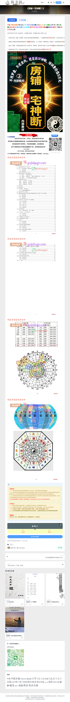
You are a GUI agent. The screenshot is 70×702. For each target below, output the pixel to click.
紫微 (21, 685)
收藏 (61, 547)
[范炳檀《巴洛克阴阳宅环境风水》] (14, 619)
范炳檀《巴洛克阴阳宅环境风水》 (14, 636)
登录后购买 (36, 536)
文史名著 (46, 682)
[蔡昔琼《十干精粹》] (35, 586)
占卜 (55, 678)
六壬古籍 (44, 678)
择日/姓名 (31, 681)
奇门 (17, 681)
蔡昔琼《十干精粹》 (31, 602)
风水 (11, 544)
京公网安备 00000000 (40, 699)
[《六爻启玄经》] (14, 586)
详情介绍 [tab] (12, 20)
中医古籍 (15, 678)
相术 (51, 681)
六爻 (50, 678)
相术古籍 (56, 682)
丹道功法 (23, 679)
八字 (34, 678)
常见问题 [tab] (23, 20)
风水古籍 (33, 685)
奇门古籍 (23, 682)
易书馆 (35, 11)
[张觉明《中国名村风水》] (55, 586)
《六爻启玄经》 (10, 602)
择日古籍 (40, 682)
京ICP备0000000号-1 (30, 699)
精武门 (16, 686)
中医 (9, 678)
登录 (59, 2)
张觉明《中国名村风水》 (53, 602)
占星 (13, 682)
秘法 (11, 685)
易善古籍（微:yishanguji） (18, 548)
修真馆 (29, 679)
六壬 (39, 678)
